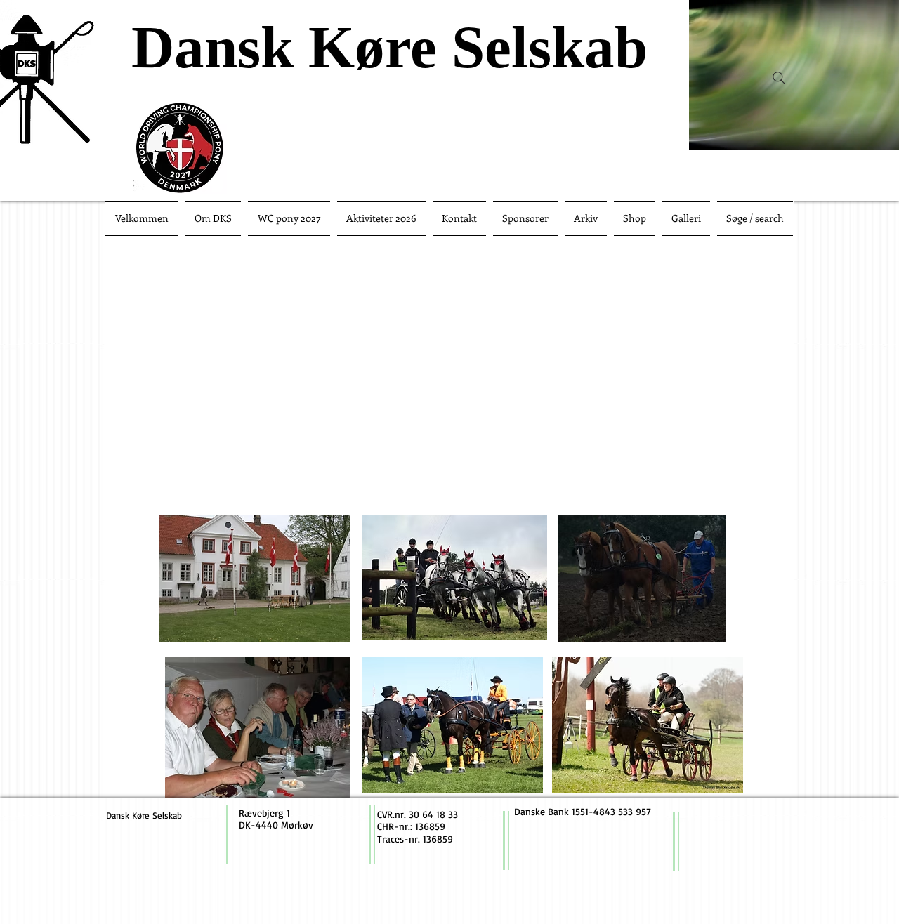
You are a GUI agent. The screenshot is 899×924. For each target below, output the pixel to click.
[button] (289, 218)
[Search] (779, 78)
